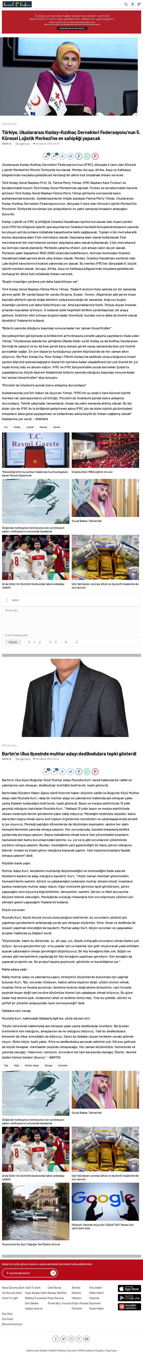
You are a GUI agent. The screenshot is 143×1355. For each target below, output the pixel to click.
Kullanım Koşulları (94, 1350)
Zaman (56, 427)
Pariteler (77, 1308)
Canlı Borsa (54, 1287)
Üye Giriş (7, 1313)
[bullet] (55, 642)
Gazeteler (95, 1303)
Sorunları (63, 1065)
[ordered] (50, 642)
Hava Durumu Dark (13, 1287)
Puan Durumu (56, 1298)
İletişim (44, 1350)
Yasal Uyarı (111, 1350)
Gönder (13, 642)
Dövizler (76, 1292)
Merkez (43, 427)
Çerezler (72, 1350)
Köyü (16, 1065)
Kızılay (17, 427)
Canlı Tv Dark (33, 1287)
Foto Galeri (95, 1287)
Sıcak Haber (96, 1308)
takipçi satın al (33, 1308)
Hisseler (77, 1298)
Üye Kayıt (7, 1319)
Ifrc (6, 427)
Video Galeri (96, 1292)
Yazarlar (94, 1298)
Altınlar (76, 1287)
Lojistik (30, 427)
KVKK (81, 1350)
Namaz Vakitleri (57, 1292)
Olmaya (48, 1065)
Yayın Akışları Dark (36, 1292)
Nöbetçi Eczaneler (36, 1298)
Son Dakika (31, 1303)
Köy (6, 1065)
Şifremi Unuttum (12, 1324)
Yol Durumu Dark (12, 1292)
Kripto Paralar (80, 1303)
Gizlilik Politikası (57, 1350)
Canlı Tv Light (10, 1298)
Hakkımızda (32, 1350)
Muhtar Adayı (32, 1065)
